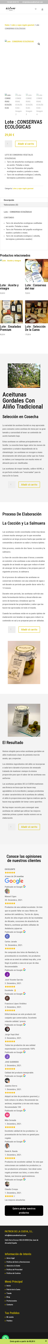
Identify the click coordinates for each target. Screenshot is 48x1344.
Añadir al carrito (26, 143)
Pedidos (9, 1321)
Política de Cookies (14, 1273)
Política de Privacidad (14, 1270)
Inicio (9, 1286)
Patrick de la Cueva (13, 1289)
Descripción (9, 200)
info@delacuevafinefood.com (15, 1235)
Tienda (9, 1293)
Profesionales (12, 1301)
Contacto (10, 1305)
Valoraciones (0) (11, 204)
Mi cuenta (10, 1317)
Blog (8, 1297)
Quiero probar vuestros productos (24, 1210)
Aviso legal (11, 1258)
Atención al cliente (13, 1266)
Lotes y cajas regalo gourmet (22, 25)
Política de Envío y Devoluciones (18, 1262)
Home (7, 25)
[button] (39, 44)
